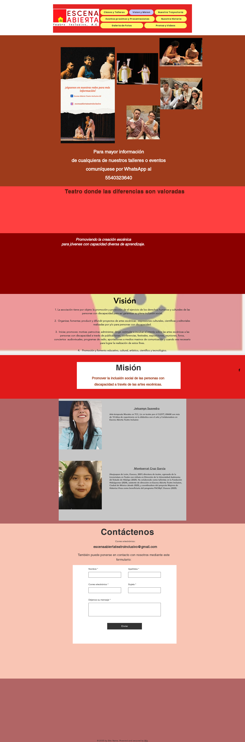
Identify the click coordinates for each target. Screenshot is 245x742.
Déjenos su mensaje (98, 600)
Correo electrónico (97, 584)
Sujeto (131, 584)
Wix (146, 740)
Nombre (92, 569)
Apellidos (133, 569)
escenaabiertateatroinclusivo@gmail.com (125, 547)
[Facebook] (239, 370)
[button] (111, 140)
